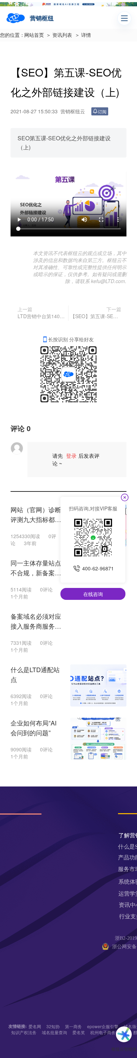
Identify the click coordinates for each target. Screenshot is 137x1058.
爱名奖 (78, 1032)
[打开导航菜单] (124, 18)
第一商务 (73, 1026)
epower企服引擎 (102, 1026)
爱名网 (34, 1026)
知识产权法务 (24, 1032)
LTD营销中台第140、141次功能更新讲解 (42, 316)
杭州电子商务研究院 (109, 1032)
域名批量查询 (54, 1032)
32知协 (53, 1026)
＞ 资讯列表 (59, 35)
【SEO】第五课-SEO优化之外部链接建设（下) (95, 316)
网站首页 (34, 35)
